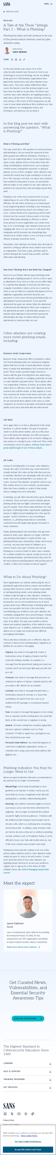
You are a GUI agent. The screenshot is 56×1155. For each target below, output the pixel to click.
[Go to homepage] (6, 4)
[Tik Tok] (32, 1114)
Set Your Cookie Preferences (28, 1141)
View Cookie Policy (29, 1136)
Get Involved (10, 1087)
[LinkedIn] (5, 1114)
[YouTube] (19, 1114)
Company (8, 1063)
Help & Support (12, 1071)
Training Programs (14, 1079)
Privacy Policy (8, 1120)
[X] (12, 1114)
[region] (28, 1140)
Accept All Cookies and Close (28, 1150)
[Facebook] (26, 1114)
